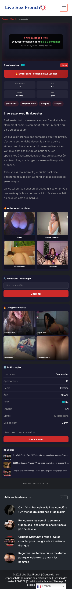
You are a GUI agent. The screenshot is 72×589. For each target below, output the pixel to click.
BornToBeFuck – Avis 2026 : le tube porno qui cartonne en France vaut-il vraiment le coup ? (41, 455)
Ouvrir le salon (36, 439)
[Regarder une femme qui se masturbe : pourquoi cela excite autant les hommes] (9, 558)
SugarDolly (41, 332)
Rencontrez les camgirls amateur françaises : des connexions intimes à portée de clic (42, 525)
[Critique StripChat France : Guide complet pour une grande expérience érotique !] (9, 541)
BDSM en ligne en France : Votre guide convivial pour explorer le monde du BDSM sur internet (41, 463)
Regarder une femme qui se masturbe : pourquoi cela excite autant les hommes (42, 557)
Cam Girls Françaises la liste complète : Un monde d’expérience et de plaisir (42, 509)
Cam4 (13, 19)
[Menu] (64, 8)
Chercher (36, 293)
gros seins (11, 103)
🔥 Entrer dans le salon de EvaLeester (36, 73)
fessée (58, 103)
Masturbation (29, 103)
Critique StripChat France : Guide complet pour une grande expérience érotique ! (41, 471)
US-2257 (20, 581)
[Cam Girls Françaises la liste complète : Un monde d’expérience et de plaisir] (9, 510)
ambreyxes (8, 357)
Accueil (5, 19)
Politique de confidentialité (37, 577)
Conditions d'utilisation (39, 581)
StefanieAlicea (9, 332)
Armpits (45, 103)
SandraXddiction (43, 357)
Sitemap (58, 581)
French (46, 585)
